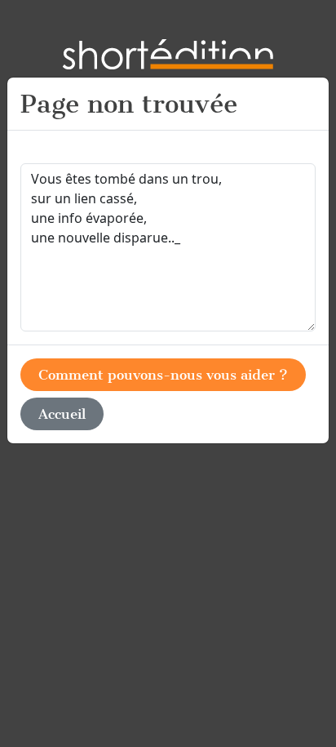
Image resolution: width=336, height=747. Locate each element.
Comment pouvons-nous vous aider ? (163, 375)
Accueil (62, 414)
